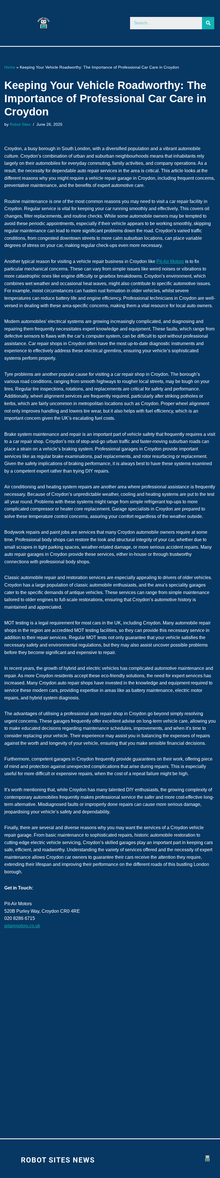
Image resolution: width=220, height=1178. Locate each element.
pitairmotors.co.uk (22, 925)
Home (9, 67)
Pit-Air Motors (170, 261)
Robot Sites (20, 124)
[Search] (208, 23)
